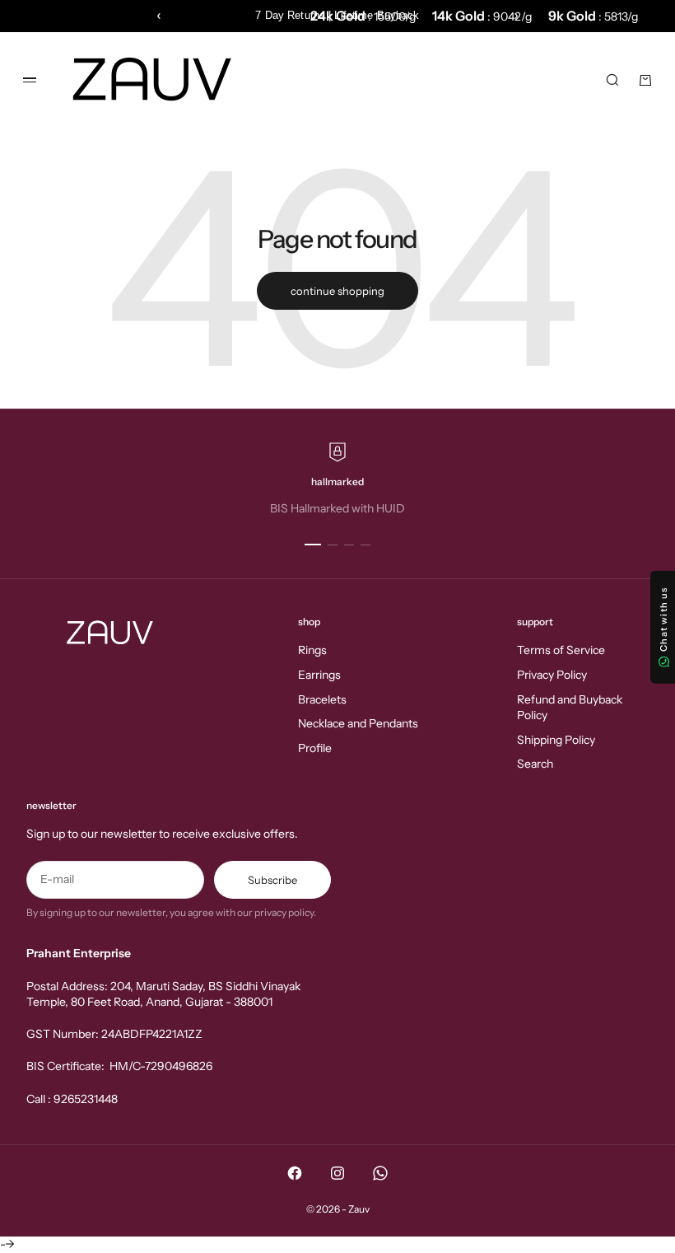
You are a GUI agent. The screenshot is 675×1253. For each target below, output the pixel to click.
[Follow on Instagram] (337, 1173)
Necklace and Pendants (358, 723)
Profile (315, 748)
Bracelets (322, 699)
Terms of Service (561, 650)
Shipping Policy (556, 739)
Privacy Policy (552, 674)
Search (535, 763)
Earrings (319, 674)
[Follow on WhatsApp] (380, 1173)
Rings (312, 650)
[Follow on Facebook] (294, 1173)
